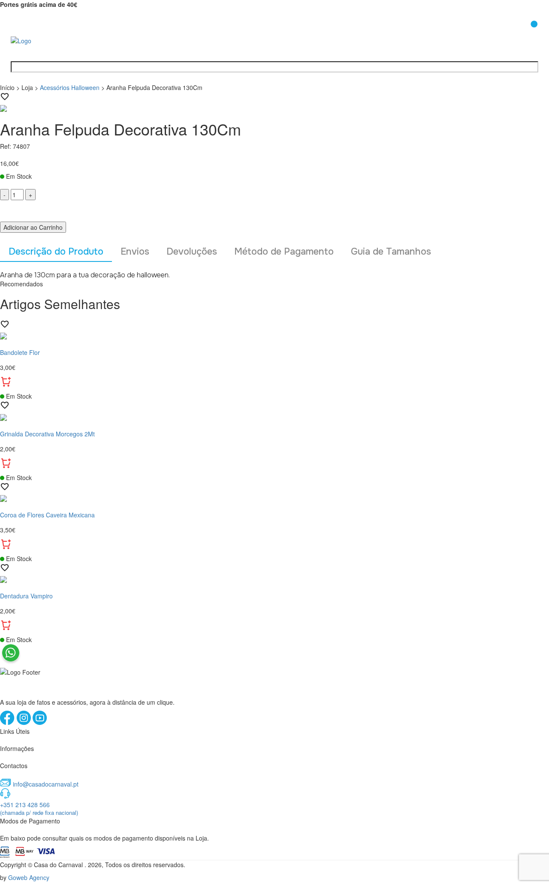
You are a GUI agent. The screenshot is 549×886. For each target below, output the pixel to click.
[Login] (511, 34)
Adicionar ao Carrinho (33, 227)
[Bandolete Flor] (274, 335)
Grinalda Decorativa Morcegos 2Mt (47, 433)
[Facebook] (8, 722)
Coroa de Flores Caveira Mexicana (47, 515)
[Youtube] (40, 722)
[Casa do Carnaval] (45, 40)
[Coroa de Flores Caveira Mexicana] (274, 497)
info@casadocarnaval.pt (45, 784)
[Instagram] (24, 722)
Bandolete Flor (20, 352)
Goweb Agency (28, 877)
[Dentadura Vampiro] (274, 578)
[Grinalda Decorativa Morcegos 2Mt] (274, 416)
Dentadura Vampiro (26, 596)
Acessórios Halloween (70, 87)
